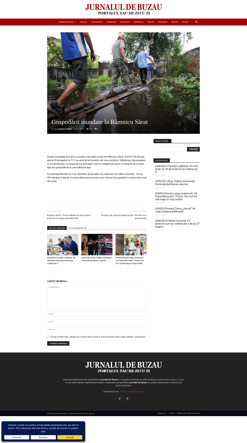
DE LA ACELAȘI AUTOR (77, 228)
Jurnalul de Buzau (65, 129)
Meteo (174, 22)
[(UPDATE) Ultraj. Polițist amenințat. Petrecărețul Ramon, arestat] (96, 244)
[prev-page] (49, 269)
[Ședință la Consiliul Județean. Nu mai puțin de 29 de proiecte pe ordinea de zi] (62, 244)
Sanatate (111, 22)
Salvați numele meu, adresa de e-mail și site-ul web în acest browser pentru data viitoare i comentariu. (98, 337)
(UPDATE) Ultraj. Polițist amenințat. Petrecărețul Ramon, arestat (175, 183)
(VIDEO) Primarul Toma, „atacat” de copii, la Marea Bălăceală (175, 210)
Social (150, 22)
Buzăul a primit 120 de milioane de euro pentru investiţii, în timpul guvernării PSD (69, 217)
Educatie (125, 22)
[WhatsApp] (88, 147)
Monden (162, 22)
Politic (83, 22)
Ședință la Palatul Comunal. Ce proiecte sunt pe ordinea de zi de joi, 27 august (177, 223)
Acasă (49, 29)
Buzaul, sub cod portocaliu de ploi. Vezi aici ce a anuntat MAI (124, 217)
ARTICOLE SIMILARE (57, 228)
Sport (185, 22)
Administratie (66, 22)
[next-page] (53, 269)
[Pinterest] (81, 147)
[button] (196, 22)
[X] (75, 147)
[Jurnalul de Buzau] (123, 9)
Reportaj (138, 22)
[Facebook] (68, 147)
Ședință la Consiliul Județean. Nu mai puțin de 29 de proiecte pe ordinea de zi (61, 260)
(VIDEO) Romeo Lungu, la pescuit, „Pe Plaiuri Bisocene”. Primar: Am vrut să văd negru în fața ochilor (129, 260)
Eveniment (97, 22)
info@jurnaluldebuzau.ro (131, 391)
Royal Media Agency (87, 413)
